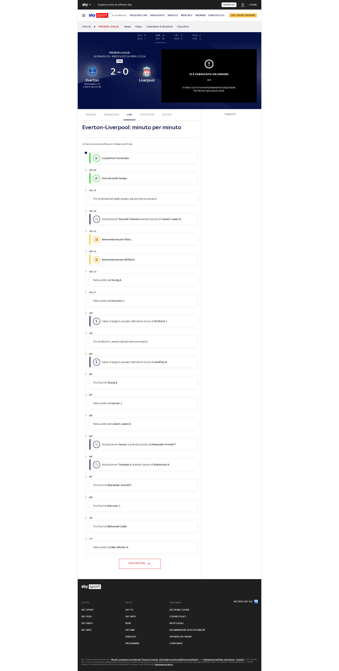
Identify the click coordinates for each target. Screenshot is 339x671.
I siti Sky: (85, 602)
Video (138, 26)
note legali (176, 623)
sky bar (130, 630)
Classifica (183, 26)
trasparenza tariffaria (213, 659)
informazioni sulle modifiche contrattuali (178, 659)
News (127, 26)
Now (128, 623)
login (253, 4)
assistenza (229, 659)
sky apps (130, 616)
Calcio (86, 26)
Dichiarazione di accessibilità (187, 630)
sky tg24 (86, 616)
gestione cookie (179, 609)
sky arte (86, 630)
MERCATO (186, 15)
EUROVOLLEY (217, 15)
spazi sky (130, 636)
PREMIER (200, 15)
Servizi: (129, 602)
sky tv (129, 609)
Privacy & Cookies (150, 659)
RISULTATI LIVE (138, 15)
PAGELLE (173, 15)
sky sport (87, 609)
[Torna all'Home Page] (99, 15)
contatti (240, 659)
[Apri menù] (83, 15)
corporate (176, 643)
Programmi (132, 643)
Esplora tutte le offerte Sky (115, 4)
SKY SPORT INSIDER (243, 15)
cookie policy (178, 616)
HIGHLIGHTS (157, 15)
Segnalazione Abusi (163, 664)
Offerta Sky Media (180, 636)
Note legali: (175, 602)
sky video (87, 623)
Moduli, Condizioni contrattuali (126, 659)
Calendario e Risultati (159, 26)
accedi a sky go (243, 601)
